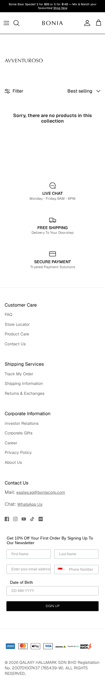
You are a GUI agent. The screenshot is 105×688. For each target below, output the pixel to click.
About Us (13, 462)
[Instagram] (15, 519)
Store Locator (17, 324)
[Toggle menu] (6, 23)
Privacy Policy (18, 452)
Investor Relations (21, 423)
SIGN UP (53, 606)
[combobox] (60, 569)
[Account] (85, 23)
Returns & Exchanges (24, 393)
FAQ (8, 314)
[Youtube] (24, 519)
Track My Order (19, 373)
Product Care (17, 334)
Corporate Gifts (18, 433)
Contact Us (15, 343)
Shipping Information (24, 383)
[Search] (19, 23)
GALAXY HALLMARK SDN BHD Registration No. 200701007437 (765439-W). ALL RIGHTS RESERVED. (52, 668)
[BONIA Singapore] (52, 22)
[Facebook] (7, 519)
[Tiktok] (32, 519)
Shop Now (60, 8)
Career (11, 442)
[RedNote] (40, 519)
